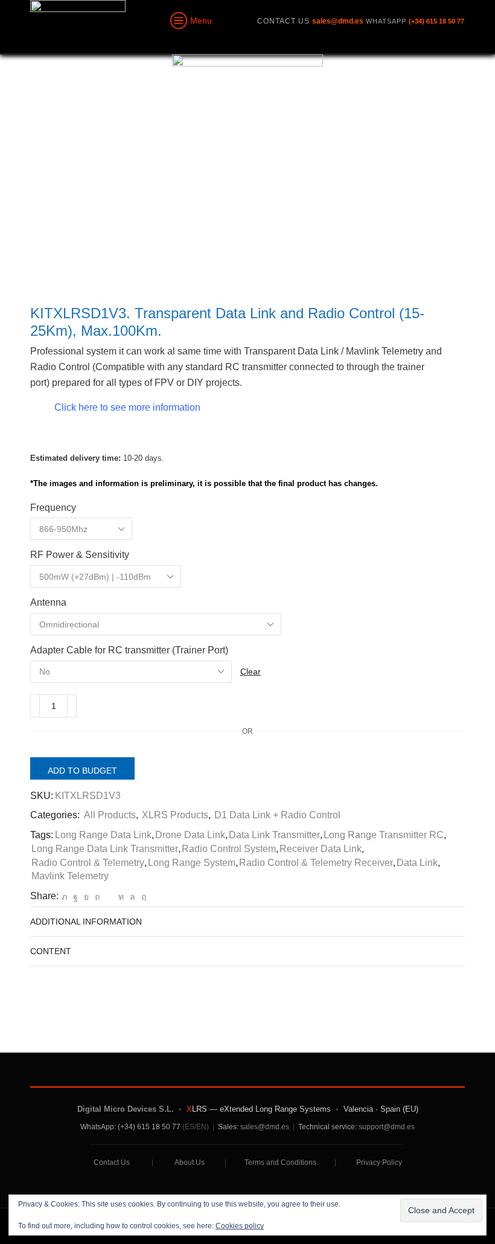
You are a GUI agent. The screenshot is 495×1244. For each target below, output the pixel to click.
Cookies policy (240, 1226)
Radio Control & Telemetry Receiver (316, 863)
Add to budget (82, 770)
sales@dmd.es (264, 1127)
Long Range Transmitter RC (384, 835)
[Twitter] (64, 897)
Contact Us (112, 1162)
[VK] (86, 897)
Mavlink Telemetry (70, 876)
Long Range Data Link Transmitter (104, 849)
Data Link (417, 863)
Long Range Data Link (103, 835)
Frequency (53, 507)
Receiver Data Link (320, 849)
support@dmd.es (387, 1127)
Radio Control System (229, 849)
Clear (250, 671)
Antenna (48, 602)
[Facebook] (75, 897)
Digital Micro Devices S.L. (125, 1109)
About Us (189, 1162)
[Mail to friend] (109, 897)
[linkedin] (121, 897)
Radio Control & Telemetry (87, 863)
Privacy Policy (379, 1162)
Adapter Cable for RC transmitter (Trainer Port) (129, 650)
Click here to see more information (127, 407)
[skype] (142, 897)
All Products (110, 815)
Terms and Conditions (280, 1162)
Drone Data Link (190, 835)
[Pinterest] (97, 897)
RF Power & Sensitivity (79, 555)
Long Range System (191, 863)
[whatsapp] (132, 897)
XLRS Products (175, 815)
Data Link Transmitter (274, 835)
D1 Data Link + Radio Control (277, 815)
